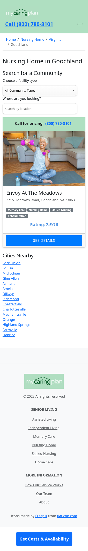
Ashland (9, 283)
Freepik (41, 516)
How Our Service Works (44, 485)
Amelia (8, 288)
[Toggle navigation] (80, 24)
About (44, 502)
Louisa (8, 268)
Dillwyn (8, 293)
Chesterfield (12, 304)
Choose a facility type (20, 80)
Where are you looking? (22, 98)
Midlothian (11, 273)
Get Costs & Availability (44, 539)
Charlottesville (14, 309)
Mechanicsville (14, 314)
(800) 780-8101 (58, 123)
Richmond (11, 299)
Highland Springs (17, 324)
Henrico (9, 335)
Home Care (44, 462)
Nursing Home (32, 39)
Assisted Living (44, 419)
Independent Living (44, 428)
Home (11, 39)
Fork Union (12, 263)
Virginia (55, 39)
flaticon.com (67, 516)
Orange (9, 319)
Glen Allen (11, 278)
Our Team (44, 493)
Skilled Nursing (44, 453)
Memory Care (44, 436)
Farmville (10, 329)
